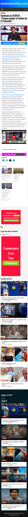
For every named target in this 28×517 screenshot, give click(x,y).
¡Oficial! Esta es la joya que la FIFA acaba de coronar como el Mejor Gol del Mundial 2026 (13, 298)
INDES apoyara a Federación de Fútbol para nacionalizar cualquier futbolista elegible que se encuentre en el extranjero (6, 193)
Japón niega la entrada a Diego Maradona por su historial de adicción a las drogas (12, 506)
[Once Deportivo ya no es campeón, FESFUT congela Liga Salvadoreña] (18, 171)
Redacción (12, 23)
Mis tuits (3, 398)
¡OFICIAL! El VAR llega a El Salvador (9, 363)
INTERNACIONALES (5, 316)
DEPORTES (3, 13)
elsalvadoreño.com (13, 515)
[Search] (26, 9)
